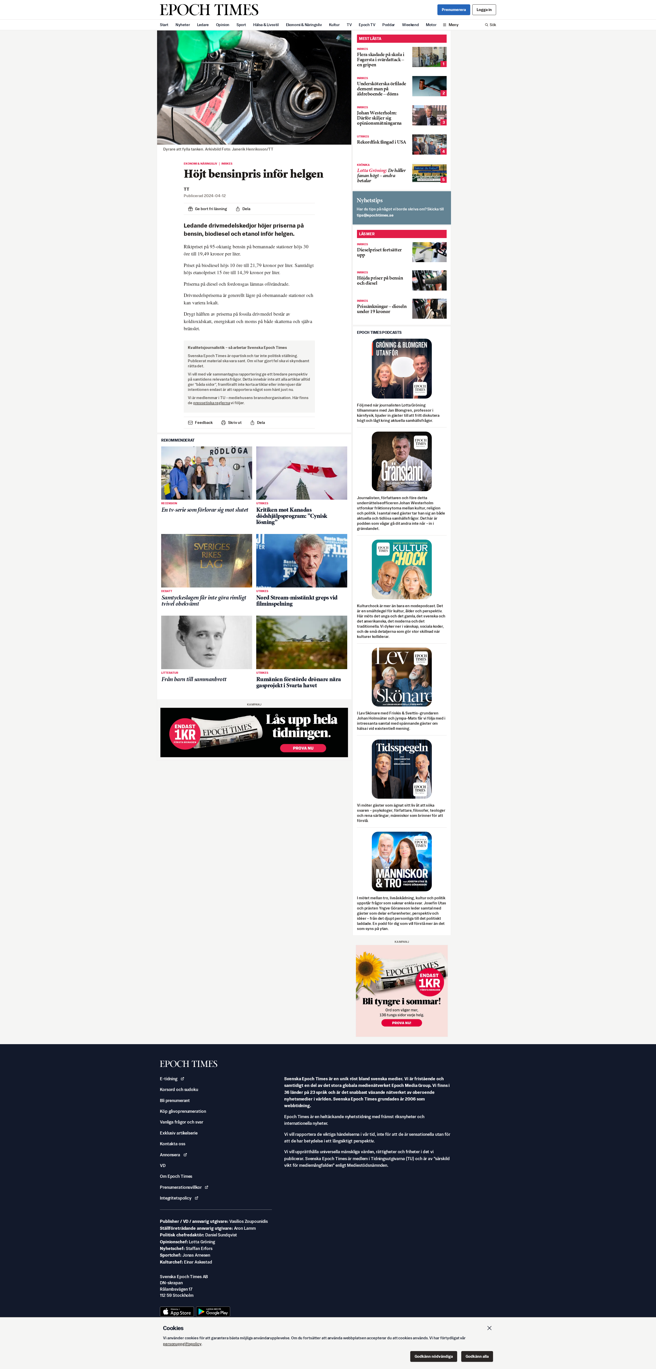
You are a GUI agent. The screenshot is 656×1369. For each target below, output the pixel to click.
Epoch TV (367, 25)
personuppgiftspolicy (182, 1344)
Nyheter (183, 25)
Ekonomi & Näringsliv (304, 25)
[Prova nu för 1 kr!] (254, 732)
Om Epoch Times (176, 1176)
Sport (241, 25)
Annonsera (170, 1154)
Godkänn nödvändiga (434, 1356)
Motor (431, 25)
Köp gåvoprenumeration (183, 1111)
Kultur (334, 25)
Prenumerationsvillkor (180, 1187)
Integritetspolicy (175, 1198)
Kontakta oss (172, 1143)
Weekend (410, 25)
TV (349, 25)
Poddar (388, 25)
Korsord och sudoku (179, 1089)
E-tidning (168, 1078)
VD (163, 1165)
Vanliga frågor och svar (181, 1122)
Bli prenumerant (175, 1100)
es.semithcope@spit (375, 215)
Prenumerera (454, 9)
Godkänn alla (477, 1356)
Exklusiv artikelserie (178, 1133)
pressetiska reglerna (211, 403)
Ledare (203, 25)
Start (164, 25)
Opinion (222, 25)
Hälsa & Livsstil (266, 25)
